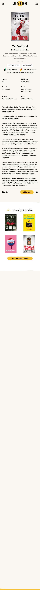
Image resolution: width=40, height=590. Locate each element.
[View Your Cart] (3, 4)
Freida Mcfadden (21, 50)
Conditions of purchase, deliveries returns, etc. (20, 72)
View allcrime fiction (20, 258)
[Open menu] (36, 4)
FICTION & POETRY (13, 65)
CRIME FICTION (27, 65)
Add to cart (27, 192)
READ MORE (20, 61)
